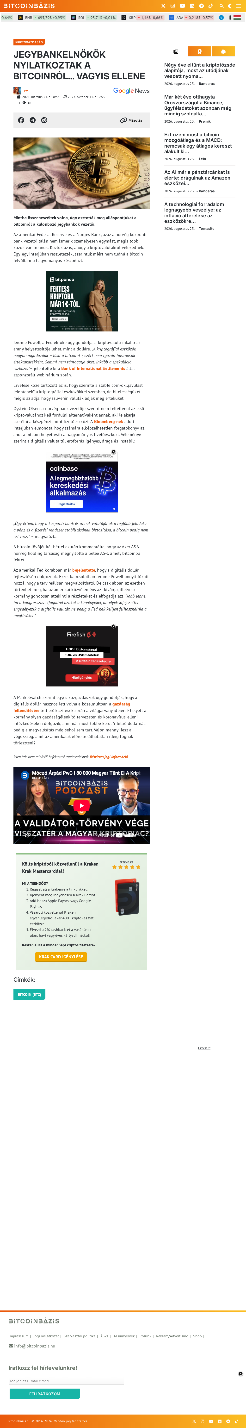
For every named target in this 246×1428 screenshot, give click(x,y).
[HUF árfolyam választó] (237, 17)
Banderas (207, 83)
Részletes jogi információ (109, 756)
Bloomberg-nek (108, 421)
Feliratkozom (45, 1393)
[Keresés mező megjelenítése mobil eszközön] (222, 6)
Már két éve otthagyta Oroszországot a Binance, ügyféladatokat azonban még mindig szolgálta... (197, 105)
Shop (197, 1336)
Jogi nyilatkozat (46, 1336)
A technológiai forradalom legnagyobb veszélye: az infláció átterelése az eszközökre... (194, 212)
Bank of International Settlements (93, 368)
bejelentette (83, 570)
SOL (82, 17)
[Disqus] (123, 1112)
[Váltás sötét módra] (230, 6)
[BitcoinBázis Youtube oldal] (182, 6)
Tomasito (207, 228)
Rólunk (145, 1336)
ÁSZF (104, 1336)
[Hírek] (131, 90)
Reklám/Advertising (172, 1336)
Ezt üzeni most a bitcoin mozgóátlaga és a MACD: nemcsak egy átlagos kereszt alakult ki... (198, 143)
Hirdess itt (204, 1048)
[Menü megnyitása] (238, 6)
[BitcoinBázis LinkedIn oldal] (192, 6)
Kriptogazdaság (29, 42)
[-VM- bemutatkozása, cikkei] (17, 90)
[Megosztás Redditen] (44, 120)
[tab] (176, 51)
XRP (131, 17)
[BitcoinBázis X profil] (163, 6)
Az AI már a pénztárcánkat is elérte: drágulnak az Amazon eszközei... (197, 177)
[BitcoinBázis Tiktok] (211, 6)
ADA (180, 17)
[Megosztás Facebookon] (21, 120)
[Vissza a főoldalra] (29, 5)
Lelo (202, 159)
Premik (205, 121)
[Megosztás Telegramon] (33, 120)
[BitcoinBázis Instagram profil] (173, 6)
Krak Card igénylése (61, 957)
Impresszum (19, 1336)
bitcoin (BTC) (29, 994)
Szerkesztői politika (80, 1336)
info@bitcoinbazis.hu (34, 1346)
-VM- (26, 91)
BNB (30, 17)
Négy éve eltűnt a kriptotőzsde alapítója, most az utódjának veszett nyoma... (199, 70)
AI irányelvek (124, 1336)
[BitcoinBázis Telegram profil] (201, 6)
